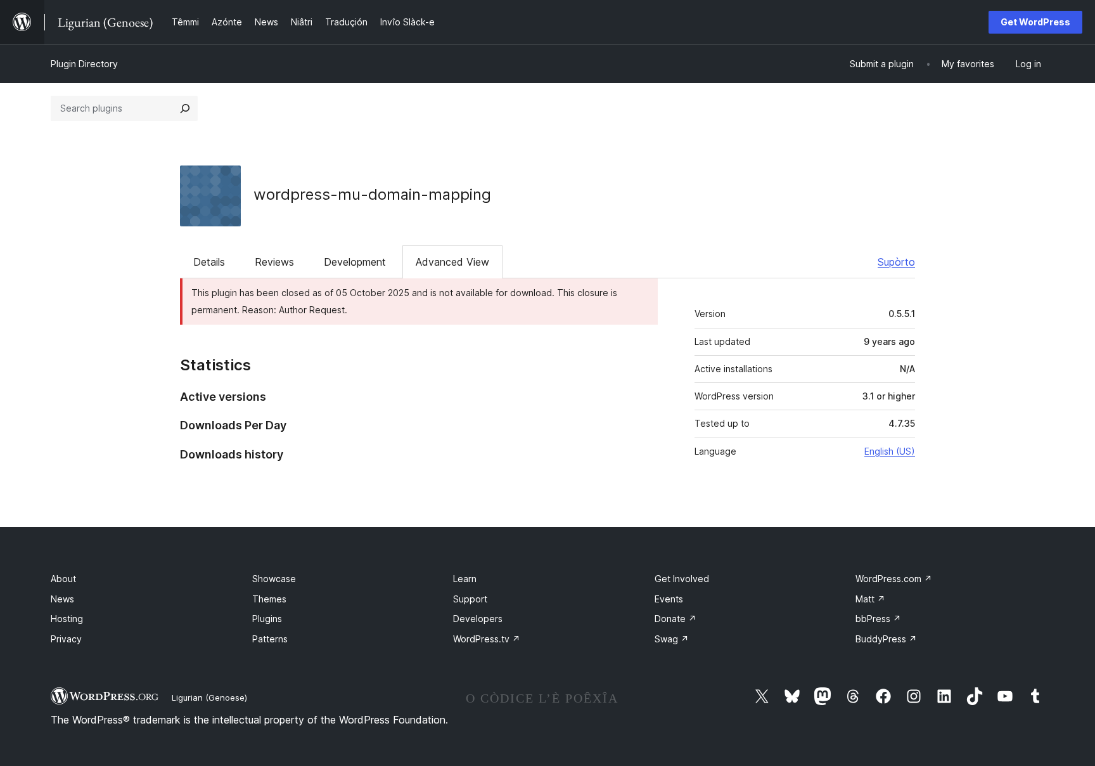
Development (355, 262)
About (63, 578)
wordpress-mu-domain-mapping (372, 194)
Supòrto (896, 262)
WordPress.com (893, 578)
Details (209, 262)
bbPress (878, 618)
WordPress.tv (486, 638)
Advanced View (452, 262)
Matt (870, 599)
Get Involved (682, 578)
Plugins (267, 618)
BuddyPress (886, 638)
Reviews (274, 262)
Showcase (274, 578)
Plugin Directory (84, 63)
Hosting (67, 618)
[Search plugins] (185, 108)
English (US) (889, 451)
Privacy (66, 638)
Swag (672, 638)
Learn (465, 578)
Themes (269, 599)
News (62, 599)
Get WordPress (1035, 21)
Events (669, 599)
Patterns (270, 638)
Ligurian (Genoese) (209, 697)
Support (470, 599)
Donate (675, 618)
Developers (478, 618)
